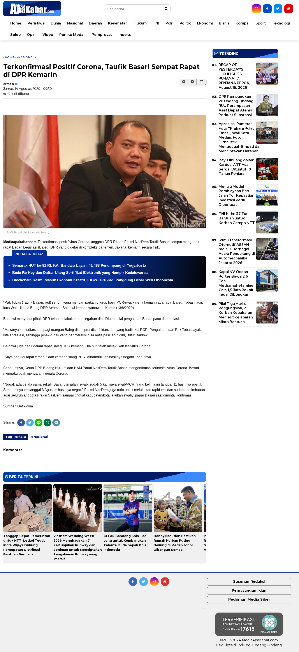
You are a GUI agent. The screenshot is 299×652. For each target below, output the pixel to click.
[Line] (38, 422)
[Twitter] (30, 422)
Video (47, 35)
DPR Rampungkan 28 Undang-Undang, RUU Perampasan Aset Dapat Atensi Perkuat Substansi (236, 105)
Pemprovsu (102, 35)
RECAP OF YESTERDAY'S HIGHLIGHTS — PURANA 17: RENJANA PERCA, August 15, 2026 (234, 76)
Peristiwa (36, 23)
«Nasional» (26, 57)
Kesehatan (118, 23)
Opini (31, 35)
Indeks (125, 35)
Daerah (95, 23)
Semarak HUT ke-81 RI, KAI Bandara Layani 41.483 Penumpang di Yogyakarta (79, 265)
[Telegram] (56, 422)
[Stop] (192, 82)
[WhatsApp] (47, 422)
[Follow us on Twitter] (278, 8)
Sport (260, 23)
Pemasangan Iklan (249, 590)
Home (15, 23)
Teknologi (281, 23)
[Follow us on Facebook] (267, 8)
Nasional (75, 23)
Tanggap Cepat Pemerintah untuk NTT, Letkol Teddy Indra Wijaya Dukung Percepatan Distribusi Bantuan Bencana (26, 545)
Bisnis (224, 23)
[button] (201, 82)
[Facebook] (21, 422)
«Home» (9, 57)
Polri (169, 23)
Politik (185, 23)
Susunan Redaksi (249, 581)
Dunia (56, 23)
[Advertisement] (245, 360)
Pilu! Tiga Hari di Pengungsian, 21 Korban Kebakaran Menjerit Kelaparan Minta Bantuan (236, 313)
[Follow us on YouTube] (288, 8)
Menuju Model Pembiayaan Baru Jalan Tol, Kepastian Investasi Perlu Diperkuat (236, 195)
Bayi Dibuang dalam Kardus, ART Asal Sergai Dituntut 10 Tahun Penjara (236, 167)
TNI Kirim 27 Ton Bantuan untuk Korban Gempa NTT (237, 218)
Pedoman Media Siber (249, 599)
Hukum (140, 23)
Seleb (15, 35)
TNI (156, 23)
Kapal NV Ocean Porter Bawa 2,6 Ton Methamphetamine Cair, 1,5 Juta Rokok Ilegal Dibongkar (236, 283)
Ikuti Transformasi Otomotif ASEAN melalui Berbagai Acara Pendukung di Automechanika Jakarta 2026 (237, 251)
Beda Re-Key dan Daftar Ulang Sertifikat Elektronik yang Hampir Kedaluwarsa (80, 273)
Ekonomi (205, 23)
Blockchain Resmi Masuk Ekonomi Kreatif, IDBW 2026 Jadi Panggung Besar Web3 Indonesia (92, 280)
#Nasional (39, 437)
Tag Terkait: (15, 437)
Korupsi (242, 23)
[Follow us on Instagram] (256, 8)
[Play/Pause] (183, 82)
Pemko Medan (72, 35)
